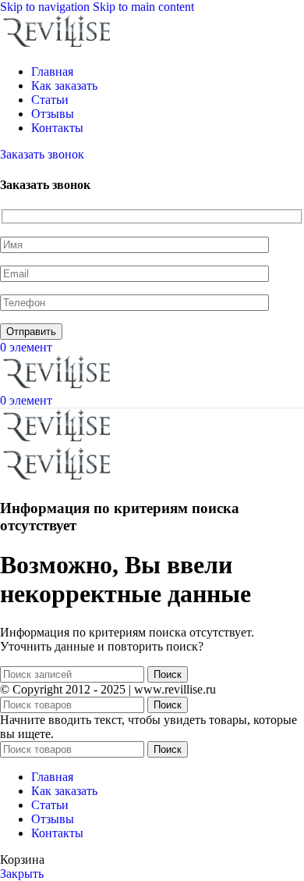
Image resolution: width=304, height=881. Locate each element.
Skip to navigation (46, 6)
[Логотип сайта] (58, 45)
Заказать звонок (42, 154)
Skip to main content (143, 6)
